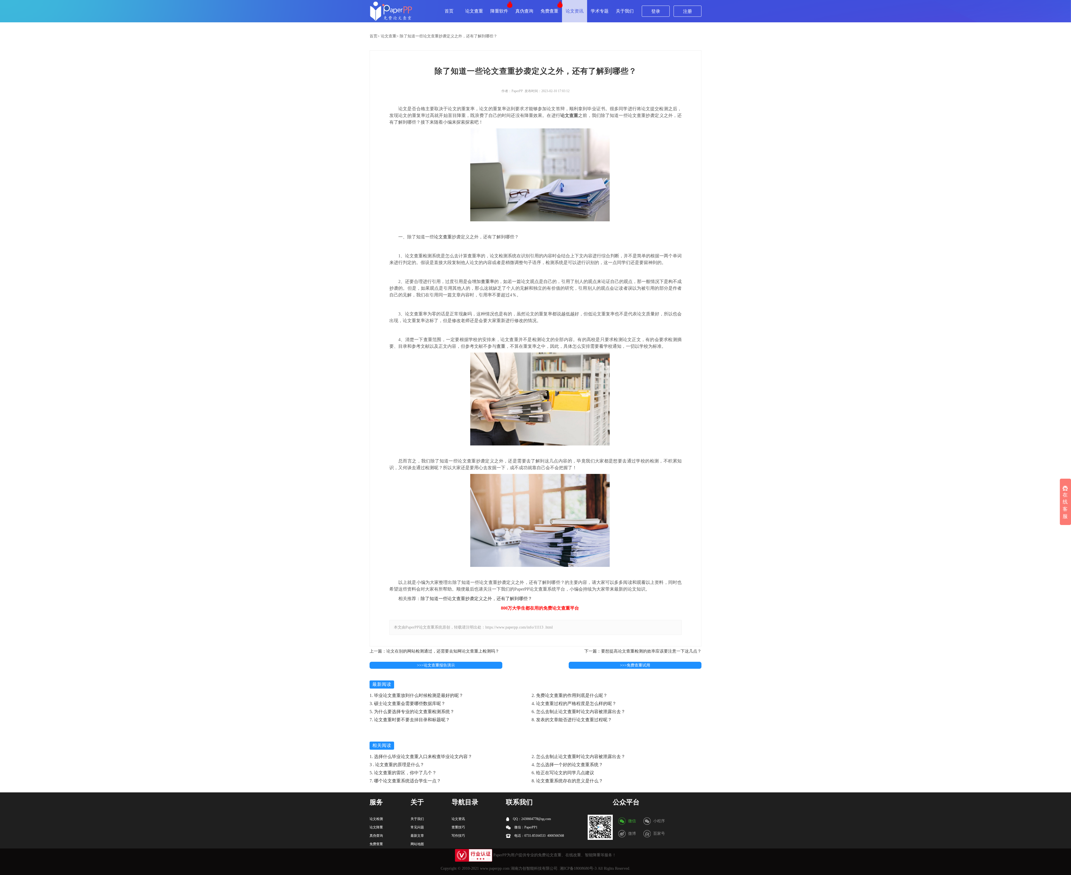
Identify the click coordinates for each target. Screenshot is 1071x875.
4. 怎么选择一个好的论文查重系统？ (567, 764)
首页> (375, 36)
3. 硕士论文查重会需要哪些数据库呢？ (407, 703)
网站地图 (417, 844)
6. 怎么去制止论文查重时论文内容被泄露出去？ (578, 711)
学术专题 (600, 11)
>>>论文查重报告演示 (436, 665)
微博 (632, 833)
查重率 (487, 281)
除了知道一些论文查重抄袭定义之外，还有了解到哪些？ (448, 36)
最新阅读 (381, 684)
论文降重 (376, 827)
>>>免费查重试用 (635, 665)
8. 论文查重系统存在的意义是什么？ (567, 780)
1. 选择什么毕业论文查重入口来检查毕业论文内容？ (421, 756)
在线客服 (1065, 505)
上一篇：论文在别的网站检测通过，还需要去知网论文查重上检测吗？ (434, 651)
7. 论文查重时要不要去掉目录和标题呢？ (410, 719)
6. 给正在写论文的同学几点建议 (563, 772)
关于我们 (625, 11)
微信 (632, 821)
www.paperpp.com (495, 868)
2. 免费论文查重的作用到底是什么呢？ (569, 695)
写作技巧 (458, 836)
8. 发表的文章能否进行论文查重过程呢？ (572, 719)
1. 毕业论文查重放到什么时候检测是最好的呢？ (416, 695)
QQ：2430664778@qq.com (531, 819)
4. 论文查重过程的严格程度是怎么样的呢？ (574, 703)
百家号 (659, 833)
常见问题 (417, 827)
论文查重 (474, 11)
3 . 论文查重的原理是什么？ (397, 764)
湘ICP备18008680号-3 (578, 868)
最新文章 (417, 836)
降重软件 (499, 11)
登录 (655, 11)
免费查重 (549, 11)
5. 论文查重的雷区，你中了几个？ (403, 772)
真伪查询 (524, 11)
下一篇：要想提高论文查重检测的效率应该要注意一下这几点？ (642, 651)
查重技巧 (458, 827)
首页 (449, 11)
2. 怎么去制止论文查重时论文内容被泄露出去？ (578, 756)
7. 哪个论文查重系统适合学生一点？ (405, 780)
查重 (500, 346)
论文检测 (376, 819)
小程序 (659, 821)
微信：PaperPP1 (525, 827)
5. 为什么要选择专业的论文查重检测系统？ (412, 711)
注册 (687, 11)
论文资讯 (574, 11)
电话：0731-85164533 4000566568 (538, 836)
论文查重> (390, 36)
